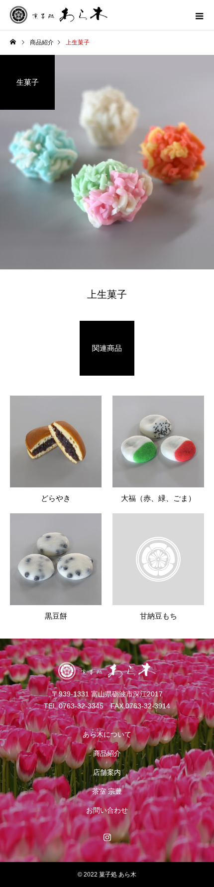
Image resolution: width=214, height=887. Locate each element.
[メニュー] (199, 15)
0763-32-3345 (81, 706)
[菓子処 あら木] (107, 671)
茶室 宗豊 (107, 791)
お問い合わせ (107, 810)
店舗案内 (107, 772)
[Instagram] (107, 837)
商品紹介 (107, 753)
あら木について (107, 734)
